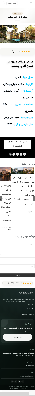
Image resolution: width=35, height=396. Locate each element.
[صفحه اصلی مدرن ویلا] (26, 293)
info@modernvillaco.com (27, 376)
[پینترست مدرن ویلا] (12, 381)
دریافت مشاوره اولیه (19, 337)
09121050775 (30, 366)
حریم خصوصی (23, 388)
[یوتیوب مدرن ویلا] (19, 381)
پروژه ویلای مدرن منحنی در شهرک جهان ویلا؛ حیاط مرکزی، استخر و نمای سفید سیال (29, 190)
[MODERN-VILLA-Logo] (10, 2)
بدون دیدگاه (31, 212)
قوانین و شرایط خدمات (13, 388)
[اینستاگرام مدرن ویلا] (22, 381)
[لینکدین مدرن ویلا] (15, 381)
